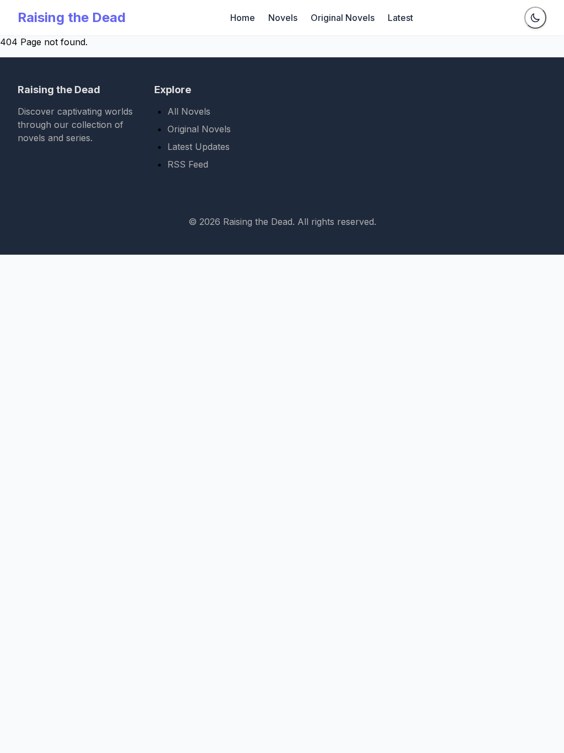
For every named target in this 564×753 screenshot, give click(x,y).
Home (242, 17)
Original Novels (343, 17)
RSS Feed (187, 164)
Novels (282, 17)
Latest (400, 17)
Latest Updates (198, 146)
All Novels (188, 111)
